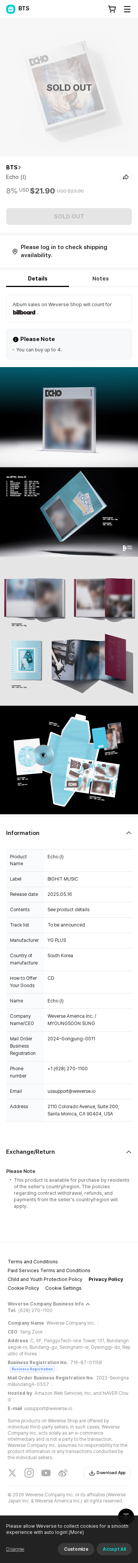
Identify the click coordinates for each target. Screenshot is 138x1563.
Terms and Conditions (33, 1262)
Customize (76, 1549)
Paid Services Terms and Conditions (49, 1270)
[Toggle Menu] (127, 9)
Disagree (15, 1549)
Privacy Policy (106, 1279)
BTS (12, 167)
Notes (100, 279)
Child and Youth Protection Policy (45, 1279)
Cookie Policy (23, 1288)
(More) (76, 1532)
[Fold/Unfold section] (69, 833)
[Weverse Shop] (10, 9)
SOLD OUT (69, 216)
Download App (111, 1472)
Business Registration (32, 1369)
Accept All (114, 1549)
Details (38, 279)
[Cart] (112, 9)
